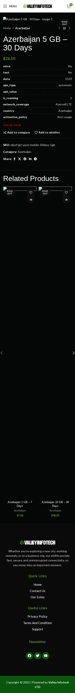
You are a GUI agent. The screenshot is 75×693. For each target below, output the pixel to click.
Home (7, 28)
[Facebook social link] (14, 159)
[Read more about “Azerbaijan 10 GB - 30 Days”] (66, 199)
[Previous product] (59, 28)
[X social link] (19, 159)
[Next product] (69, 28)
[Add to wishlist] (30, 192)
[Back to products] (64, 28)
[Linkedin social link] (30, 159)
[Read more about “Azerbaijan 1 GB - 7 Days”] (30, 199)
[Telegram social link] (35, 159)
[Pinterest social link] (25, 159)
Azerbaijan (22, 28)
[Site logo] (37, 6)
